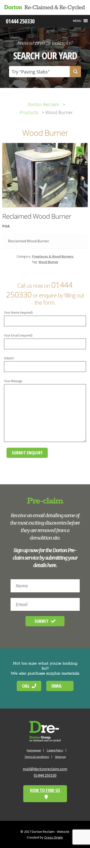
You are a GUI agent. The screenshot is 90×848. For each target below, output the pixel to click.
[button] (77, 21)
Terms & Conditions (36, 757)
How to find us (45, 790)
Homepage (34, 750)
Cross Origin (53, 837)
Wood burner (48, 262)
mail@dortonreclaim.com (45, 768)
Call (25, 686)
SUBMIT (41, 621)
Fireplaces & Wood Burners (53, 256)
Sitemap (60, 757)
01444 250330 (45, 775)
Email (57, 686)
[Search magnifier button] (75, 71)
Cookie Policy (55, 750)
